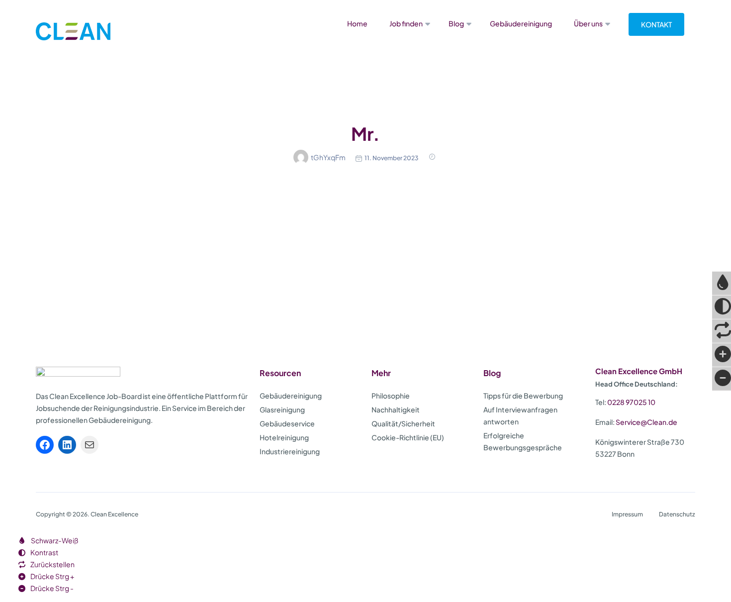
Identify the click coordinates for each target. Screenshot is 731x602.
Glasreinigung (282, 409)
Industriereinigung (290, 451)
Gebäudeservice (287, 423)
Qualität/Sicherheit (403, 423)
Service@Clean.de (646, 421)
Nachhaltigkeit (395, 409)
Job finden (406, 23)
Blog (456, 23)
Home (357, 23)
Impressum (627, 514)
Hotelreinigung (284, 437)
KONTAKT (656, 24)
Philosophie (390, 395)
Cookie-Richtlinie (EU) (407, 437)
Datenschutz (677, 514)
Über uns (588, 23)
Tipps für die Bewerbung (523, 395)
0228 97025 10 (631, 402)
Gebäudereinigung (521, 23)
